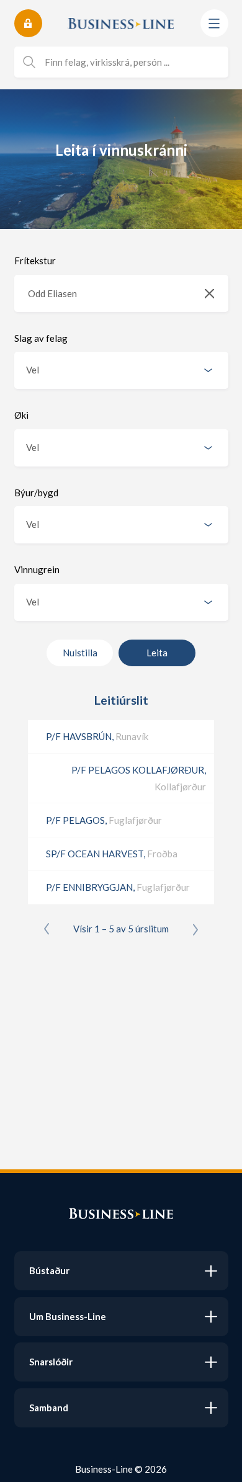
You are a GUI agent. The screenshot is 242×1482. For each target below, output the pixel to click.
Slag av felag (41, 338)
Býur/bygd (36, 492)
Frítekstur (35, 260)
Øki (21, 415)
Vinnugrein (37, 569)
